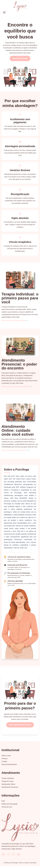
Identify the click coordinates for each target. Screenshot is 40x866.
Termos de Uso (7, 807)
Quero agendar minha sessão (20, 725)
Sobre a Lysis (6, 755)
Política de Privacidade (9, 804)
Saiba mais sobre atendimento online (14, 450)
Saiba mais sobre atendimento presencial (16, 386)
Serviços (5, 758)
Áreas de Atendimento (9, 764)
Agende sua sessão (20, 58)
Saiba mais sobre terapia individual (14, 320)
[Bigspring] (20, 827)
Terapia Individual (8, 778)
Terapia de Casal (7, 781)
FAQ (3, 801)
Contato (4, 761)
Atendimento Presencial (10, 787)
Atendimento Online (8, 784)
